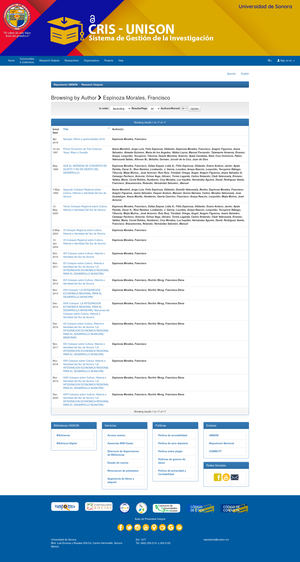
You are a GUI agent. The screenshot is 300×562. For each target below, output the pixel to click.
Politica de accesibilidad (172, 435)
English (245, 73)
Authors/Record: (170, 108)
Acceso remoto (116, 435)
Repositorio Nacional (221, 443)
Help (120, 60)
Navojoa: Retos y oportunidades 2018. (84, 139)
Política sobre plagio (170, 451)
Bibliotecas (63, 435)
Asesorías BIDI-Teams (120, 443)
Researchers (72, 60)
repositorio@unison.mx (216, 539)
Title (65, 129)
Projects (108, 60)
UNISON (213, 435)
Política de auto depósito (173, 443)
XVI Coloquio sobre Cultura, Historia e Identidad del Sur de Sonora (84, 281)
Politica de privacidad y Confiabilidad (172, 472)
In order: (104, 108)
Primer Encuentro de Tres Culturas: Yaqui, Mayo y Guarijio (82, 150)
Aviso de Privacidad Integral (150, 519)
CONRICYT (215, 451)
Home (11, 60)
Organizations (91, 60)
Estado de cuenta (117, 462)
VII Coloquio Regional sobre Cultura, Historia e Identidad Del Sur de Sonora (84, 241)
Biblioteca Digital (67, 443)
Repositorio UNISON (66, 84)
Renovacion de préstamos (123, 470)
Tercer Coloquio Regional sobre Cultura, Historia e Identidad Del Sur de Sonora (85, 208)
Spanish (231, 73)
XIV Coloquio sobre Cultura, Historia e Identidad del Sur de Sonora (84, 255)
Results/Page (139, 108)
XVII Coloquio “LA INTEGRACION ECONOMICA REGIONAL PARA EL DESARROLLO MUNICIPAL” (82, 293)
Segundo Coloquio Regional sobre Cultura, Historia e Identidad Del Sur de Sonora (84, 193)
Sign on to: (286, 60)
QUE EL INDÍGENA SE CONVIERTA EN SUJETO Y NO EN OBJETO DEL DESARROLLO (85, 169)
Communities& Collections (27, 60)
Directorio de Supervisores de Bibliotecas (123, 452)
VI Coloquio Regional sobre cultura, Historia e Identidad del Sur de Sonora (84, 231)
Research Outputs (49, 60)
